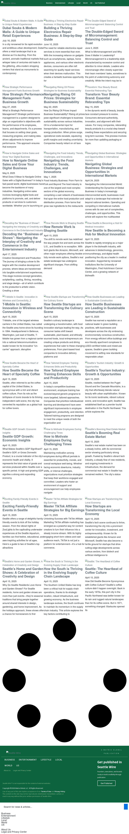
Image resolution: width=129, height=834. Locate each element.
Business (49, 3)
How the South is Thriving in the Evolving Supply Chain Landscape (63, 572)
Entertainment (60, 3)
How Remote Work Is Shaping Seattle (59, 228)
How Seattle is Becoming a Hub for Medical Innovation (105, 232)
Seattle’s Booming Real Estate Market (102, 434)
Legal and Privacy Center (22, 770)
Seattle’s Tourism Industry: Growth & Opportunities (105, 372)
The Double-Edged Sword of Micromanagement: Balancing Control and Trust (104, 37)
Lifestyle (71, 3)
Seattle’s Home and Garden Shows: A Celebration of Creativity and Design (23, 572)
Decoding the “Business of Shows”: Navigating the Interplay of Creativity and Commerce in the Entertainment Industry (23, 241)
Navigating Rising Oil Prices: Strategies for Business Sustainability (61, 98)
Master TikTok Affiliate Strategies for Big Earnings (64, 508)
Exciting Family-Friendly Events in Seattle (21, 508)
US (91, 3)
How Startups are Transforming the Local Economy (102, 510)
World (85, 3)
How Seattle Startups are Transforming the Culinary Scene (63, 308)
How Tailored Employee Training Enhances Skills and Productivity (62, 374)
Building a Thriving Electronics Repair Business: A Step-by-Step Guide (63, 34)
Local (78, 3)
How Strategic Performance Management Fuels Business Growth (23, 98)
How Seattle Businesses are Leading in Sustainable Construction (105, 308)
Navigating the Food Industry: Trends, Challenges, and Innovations (59, 166)
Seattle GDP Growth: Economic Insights (18, 438)
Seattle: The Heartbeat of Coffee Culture (103, 570)
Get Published (100, 3)
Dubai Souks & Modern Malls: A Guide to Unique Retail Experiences (21, 32)
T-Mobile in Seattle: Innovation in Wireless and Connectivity (22, 308)
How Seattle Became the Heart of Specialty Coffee (21, 372)
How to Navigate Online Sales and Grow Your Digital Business (20, 164)
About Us (7, 770)
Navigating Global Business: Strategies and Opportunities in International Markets (104, 170)
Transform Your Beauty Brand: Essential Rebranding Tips (102, 98)
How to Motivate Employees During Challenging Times (58, 440)
